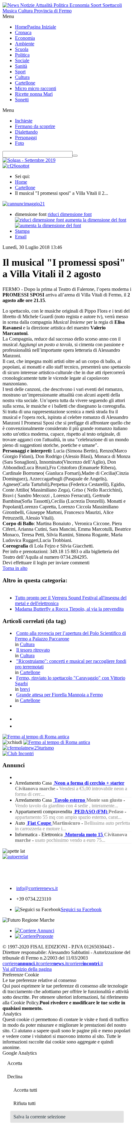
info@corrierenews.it (37, 888)
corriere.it (20, 963)
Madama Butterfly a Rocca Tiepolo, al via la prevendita (69, 609)
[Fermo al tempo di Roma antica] (35, 736)
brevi (25, 689)
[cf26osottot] (15, 165)
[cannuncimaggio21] (23, 203)
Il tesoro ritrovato (33, 650)
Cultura (27, 644)
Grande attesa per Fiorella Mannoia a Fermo (59, 694)
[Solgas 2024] (28, 160)
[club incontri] (18, 753)
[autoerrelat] (15, 856)
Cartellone (25, 187)
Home (21, 182)
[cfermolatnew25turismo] (28, 747)
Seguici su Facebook (81, 909)
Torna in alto (14, 568)
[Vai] (75, 156)
